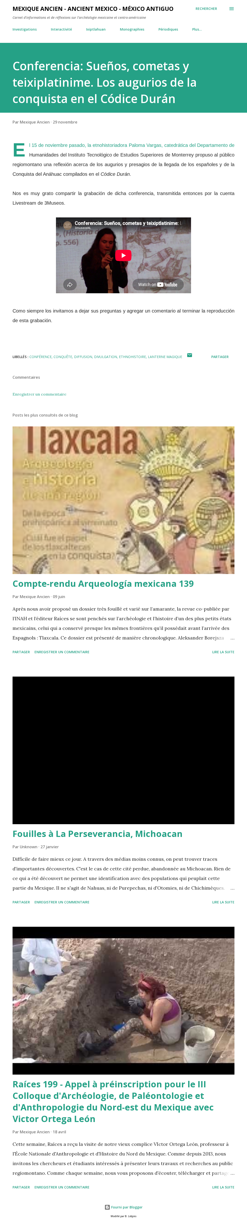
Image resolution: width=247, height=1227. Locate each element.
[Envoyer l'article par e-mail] (189, 356)
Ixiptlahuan (96, 29)
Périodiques (168, 29)
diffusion (83, 356)
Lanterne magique (165, 356)
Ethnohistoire (132, 356)
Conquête (63, 356)
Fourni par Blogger (126, 1207)
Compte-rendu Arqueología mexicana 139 (103, 583)
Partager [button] (220, 356)
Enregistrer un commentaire (39, 394)
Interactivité (61, 29)
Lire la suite (223, 652)
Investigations (25, 29)
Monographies (132, 29)
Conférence (40, 356)
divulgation (105, 356)
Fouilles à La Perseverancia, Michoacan (98, 834)
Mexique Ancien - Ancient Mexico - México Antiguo (93, 9)
